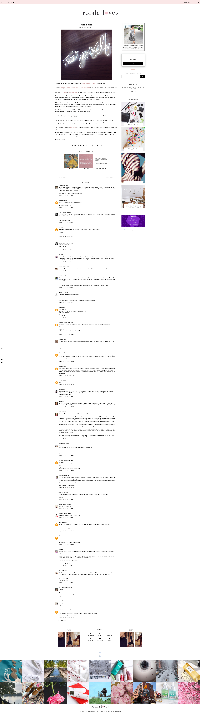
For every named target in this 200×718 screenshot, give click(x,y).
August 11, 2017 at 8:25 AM (66, 302)
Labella (60, 307)
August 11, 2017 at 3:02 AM (66, 222)
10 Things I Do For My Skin (133, 182)
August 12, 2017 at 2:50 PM (66, 499)
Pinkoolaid (61, 522)
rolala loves (91, 711)
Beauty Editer (62, 292)
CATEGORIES (114, 2)
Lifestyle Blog (70, 594)
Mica (60, 549)
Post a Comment (61, 620)
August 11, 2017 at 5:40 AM (66, 270)
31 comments (90, 27)
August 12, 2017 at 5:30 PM (66, 508)
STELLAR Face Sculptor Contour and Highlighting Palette (80, 300)
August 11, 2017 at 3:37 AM (66, 236)
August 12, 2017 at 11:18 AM (66, 470)
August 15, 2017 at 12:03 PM (66, 605)
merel (60, 227)
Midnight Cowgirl (63, 513)
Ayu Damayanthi (63, 443)
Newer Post (63, 177)
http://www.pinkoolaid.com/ (66, 529)
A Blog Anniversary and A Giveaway (133, 149)
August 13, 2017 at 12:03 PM (66, 544)
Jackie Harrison (62, 266)
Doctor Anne (62, 185)
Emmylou (61, 275)
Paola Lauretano (63, 241)
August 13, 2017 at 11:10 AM (66, 531)
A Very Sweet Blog (63, 610)
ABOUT (77, 2)
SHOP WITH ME (126, 2)
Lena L (60, 389)
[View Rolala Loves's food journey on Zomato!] (133, 230)
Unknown (61, 200)
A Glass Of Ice (68, 346)
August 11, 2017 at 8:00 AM (66, 287)
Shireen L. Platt (62, 353)
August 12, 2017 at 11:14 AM (66, 455)
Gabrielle (61, 339)
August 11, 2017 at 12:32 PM (66, 375)
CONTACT (84, 2)
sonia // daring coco (64, 212)
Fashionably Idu (63, 475)
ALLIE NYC (61, 570)
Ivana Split (61, 411)
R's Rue (60, 380)
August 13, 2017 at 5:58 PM (66, 582)
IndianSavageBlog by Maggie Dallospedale (69, 330)
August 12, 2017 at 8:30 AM (66, 438)
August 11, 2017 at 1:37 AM (66, 195)
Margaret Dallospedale (64, 322)
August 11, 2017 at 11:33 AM (66, 361)
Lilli (59, 254)
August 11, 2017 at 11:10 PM (66, 407)
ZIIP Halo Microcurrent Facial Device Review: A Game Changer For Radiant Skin (133, 206)
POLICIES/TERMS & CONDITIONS (99, 2)
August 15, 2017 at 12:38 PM (66, 617)
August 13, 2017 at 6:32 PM (66, 596)
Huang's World (73, 92)
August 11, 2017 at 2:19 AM (66, 207)
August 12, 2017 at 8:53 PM (66, 517)
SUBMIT (133, 63)
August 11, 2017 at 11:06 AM (66, 348)
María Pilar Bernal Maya (64, 587)
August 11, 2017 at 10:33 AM (66, 334)
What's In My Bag (133, 124)
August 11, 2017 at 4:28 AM (66, 261)
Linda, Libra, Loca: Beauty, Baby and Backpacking (71, 193)
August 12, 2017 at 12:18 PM (66, 487)
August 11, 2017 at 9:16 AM (66, 317)
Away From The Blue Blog (65, 563)
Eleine (60, 535)
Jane (60, 601)
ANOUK (61, 497)
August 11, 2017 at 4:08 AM (66, 249)
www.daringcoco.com (64, 220)
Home (70, 2)
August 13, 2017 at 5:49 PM (66, 565)
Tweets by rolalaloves (133, 212)
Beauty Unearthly (63, 504)
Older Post (110, 177)
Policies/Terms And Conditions (113, 711)
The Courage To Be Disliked (101, 169)
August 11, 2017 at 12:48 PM (66, 384)
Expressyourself (63, 247)
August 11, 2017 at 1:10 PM (66, 396)
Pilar (60, 401)
